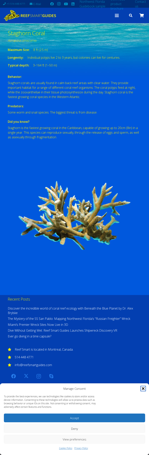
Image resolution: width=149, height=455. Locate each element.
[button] (143, 388)
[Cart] (141, 15)
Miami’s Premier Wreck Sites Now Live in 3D (38, 325)
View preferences (74, 439)
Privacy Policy (81, 448)
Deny (74, 429)
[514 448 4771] (11, 357)
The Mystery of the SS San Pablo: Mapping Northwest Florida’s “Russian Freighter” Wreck (69, 319)
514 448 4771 (24, 357)
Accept (74, 418)
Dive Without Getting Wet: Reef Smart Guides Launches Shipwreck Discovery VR (62, 330)
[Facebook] (52, 3)
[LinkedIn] (72, 3)
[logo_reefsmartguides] (30, 15)
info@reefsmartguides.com (33, 365)
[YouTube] (65, 3)
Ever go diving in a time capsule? (29, 336)
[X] (26, 376)
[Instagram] (58, 3)
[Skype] (51, 376)
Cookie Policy (65, 448)
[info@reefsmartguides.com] (11, 364)
